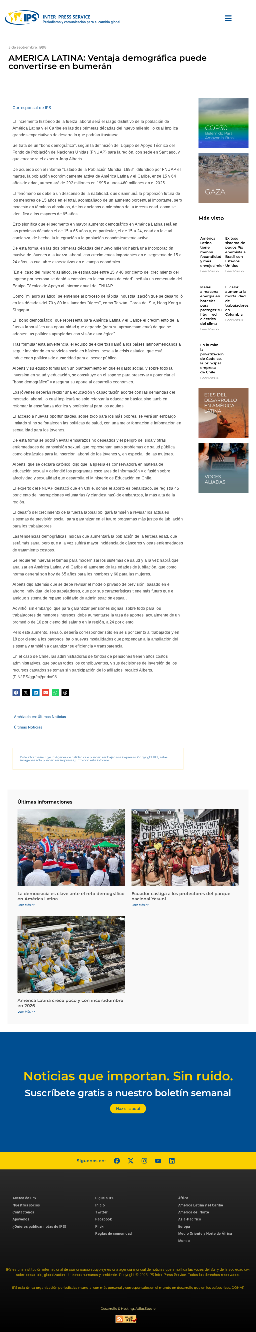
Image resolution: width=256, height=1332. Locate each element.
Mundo (184, 1241)
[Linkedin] (172, 1160)
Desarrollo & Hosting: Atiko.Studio (128, 1308)
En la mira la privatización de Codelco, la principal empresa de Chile (212, 358)
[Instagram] (144, 1160)
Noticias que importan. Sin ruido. (128, 1076)
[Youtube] (158, 1160)
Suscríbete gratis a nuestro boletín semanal (128, 1092)
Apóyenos (20, 1219)
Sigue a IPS (104, 1198)
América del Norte (193, 1212)
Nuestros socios (26, 1205)
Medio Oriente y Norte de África (205, 1233)
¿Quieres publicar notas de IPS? (39, 1226)
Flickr (100, 1226)
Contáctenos (23, 1212)
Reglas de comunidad (113, 1233)
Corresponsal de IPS (31, 107)
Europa (184, 1226)
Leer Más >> (209, 271)
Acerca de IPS (24, 1198)
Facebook (103, 1219)
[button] (16, 692)
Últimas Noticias (52, 717)
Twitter (101, 1212)
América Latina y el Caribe (200, 1205)
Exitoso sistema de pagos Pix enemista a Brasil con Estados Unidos (235, 252)
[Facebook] (116, 1160)
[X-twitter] (130, 1160)
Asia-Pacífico (189, 1219)
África (183, 1198)
